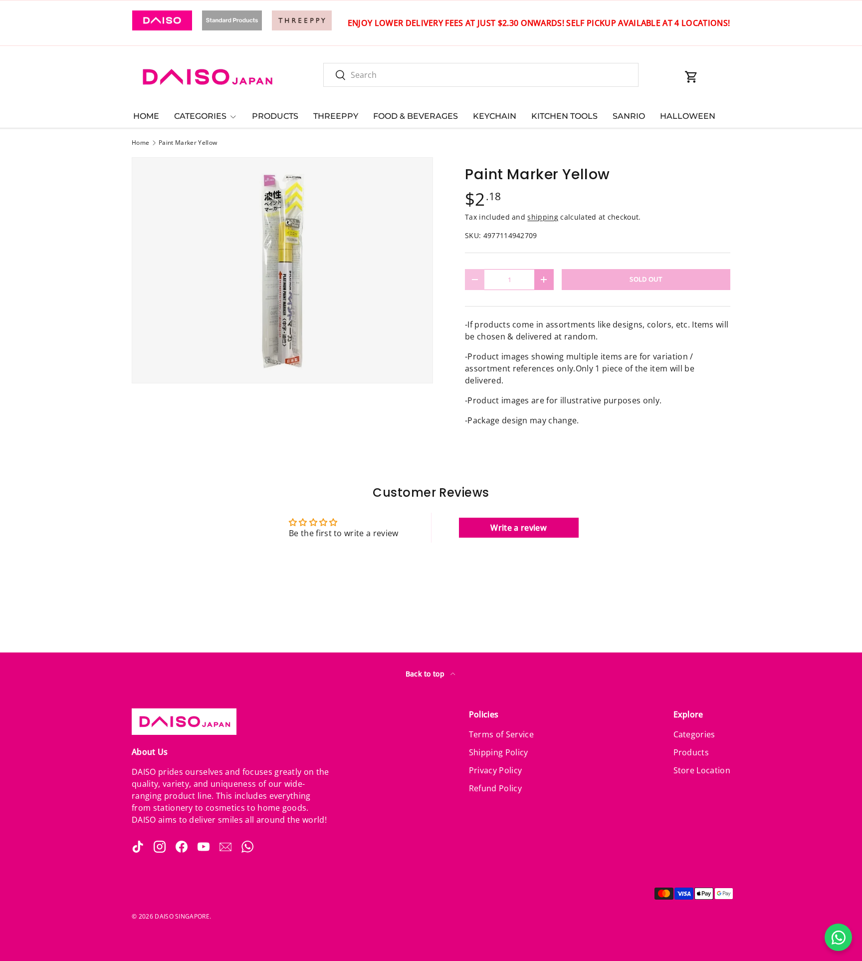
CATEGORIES (200, 116)
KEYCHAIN (494, 116)
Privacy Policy (495, 770)
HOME (146, 116)
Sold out (646, 279)
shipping (542, 217)
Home (140, 143)
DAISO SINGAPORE (182, 916)
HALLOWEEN (687, 116)
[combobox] (481, 74)
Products (691, 752)
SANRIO (629, 116)
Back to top (426, 673)
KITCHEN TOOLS (564, 116)
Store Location (701, 770)
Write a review (518, 527)
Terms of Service (501, 734)
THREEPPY (335, 116)
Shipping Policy (498, 752)
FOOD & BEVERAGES (415, 116)
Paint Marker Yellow (188, 143)
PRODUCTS (275, 116)
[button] (691, 77)
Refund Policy (495, 788)
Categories (694, 734)
